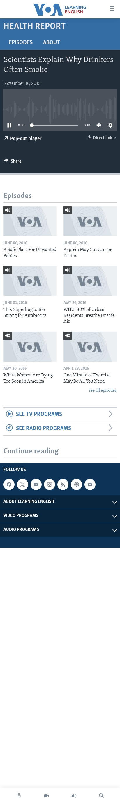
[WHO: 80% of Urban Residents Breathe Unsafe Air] (90, 281)
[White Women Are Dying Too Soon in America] (30, 347)
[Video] (46, 795)
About (51, 43)
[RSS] (62, 484)
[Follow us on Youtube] (36, 484)
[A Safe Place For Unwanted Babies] (30, 221)
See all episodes (102, 390)
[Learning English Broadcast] (74, 795)
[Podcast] (76, 484)
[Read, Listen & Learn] (19, 795)
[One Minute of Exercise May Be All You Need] (90, 347)
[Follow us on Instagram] (49, 484)
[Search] (101, 795)
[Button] (12, 162)
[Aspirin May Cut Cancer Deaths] (90, 221)
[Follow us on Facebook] (9, 484)
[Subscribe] (90, 484)
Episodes (21, 43)
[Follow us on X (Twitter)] (22, 484)
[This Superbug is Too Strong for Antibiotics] (30, 281)
